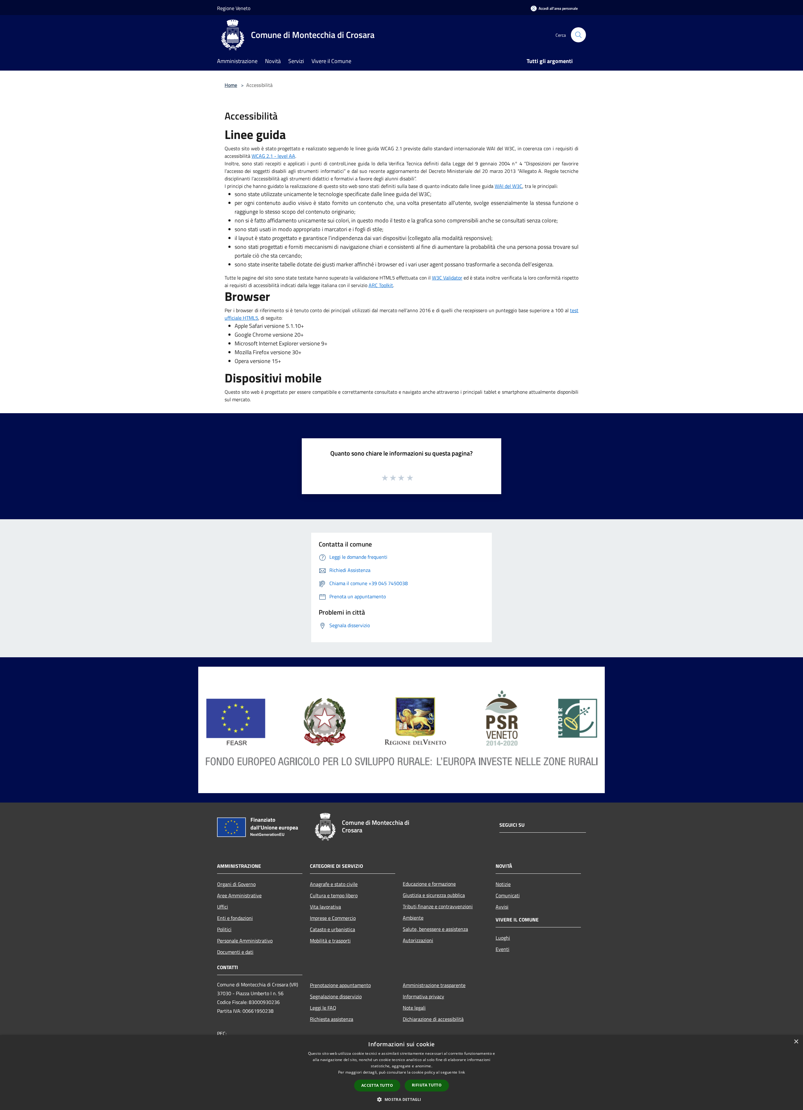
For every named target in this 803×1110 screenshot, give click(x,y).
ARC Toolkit (381, 285)
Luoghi (503, 938)
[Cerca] (578, 34)
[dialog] (401, 1072)
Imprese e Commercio (333, 918)
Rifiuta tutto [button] (427, 1085)
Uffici (222, 906)
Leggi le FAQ (323, 1007)
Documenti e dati (235, 952)
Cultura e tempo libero (334, 895)
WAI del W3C (508, 186)
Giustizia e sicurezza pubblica (434, 895)
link (462, 1072)
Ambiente (413, 917)
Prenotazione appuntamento (340, 985)
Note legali (414, 1007)
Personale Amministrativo (245, 940)
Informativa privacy (423, 996)
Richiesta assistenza (331, 1019)
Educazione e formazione (429, 884)
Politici (224, 929)
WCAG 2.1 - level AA (273, 156)
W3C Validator (447, 277)
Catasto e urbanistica (332, 929)
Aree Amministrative (239, 895)
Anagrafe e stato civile (334, 884)
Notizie (503, 884)
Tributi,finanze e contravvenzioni (438, 906)
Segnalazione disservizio (336, 996)
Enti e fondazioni (235, 918)
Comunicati (508, 895)
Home (231, 85)
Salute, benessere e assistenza (435, 929)
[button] (401, 1099)
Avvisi (502, 906)
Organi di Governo (236, 884)
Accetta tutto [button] (377, 1085)
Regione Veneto (233, 8)
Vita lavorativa (325, 906)
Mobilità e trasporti (330, 940)
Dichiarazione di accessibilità (433, 1019)
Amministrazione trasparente (434, 985)
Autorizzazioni (418, 940)
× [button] (796, 1041)
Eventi (502, 949)
